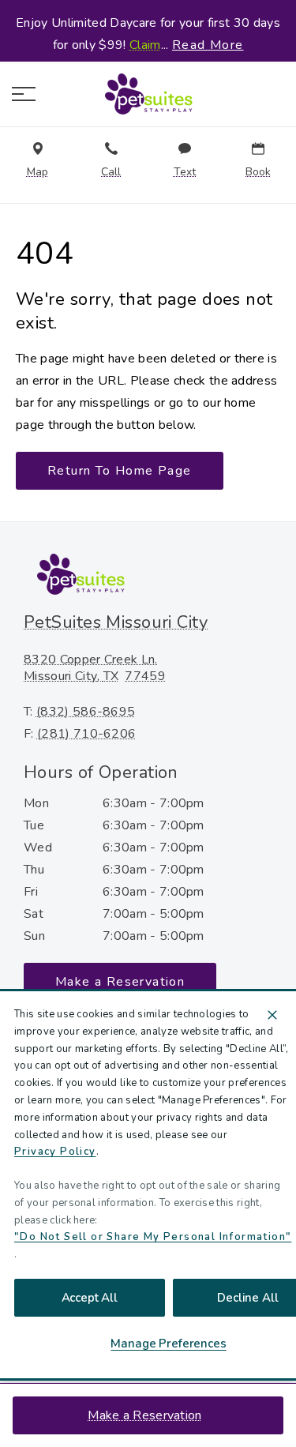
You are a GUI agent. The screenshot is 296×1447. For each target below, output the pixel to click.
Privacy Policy (55, 1151)
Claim (145, 45)
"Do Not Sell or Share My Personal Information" (152, 1237)
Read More (208, 45)
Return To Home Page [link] (119, 470)
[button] (24, 94)
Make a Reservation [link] (144, 1415)
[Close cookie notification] (272, 1015)
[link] (148, 94)
